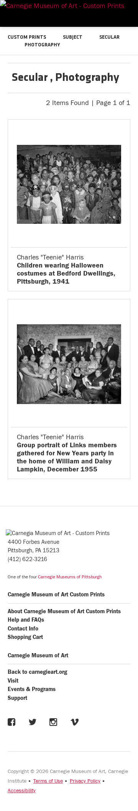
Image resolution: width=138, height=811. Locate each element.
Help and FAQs (26, 620)
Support (17, 698)
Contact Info (23, 628)
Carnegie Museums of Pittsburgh (70, 577)
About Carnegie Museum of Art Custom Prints (64, 611)
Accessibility (22, 791)
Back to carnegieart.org (37, 672)
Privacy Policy (85, 781)
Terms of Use (48, 781)
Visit (13, 681)
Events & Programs (32, 689)
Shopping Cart (25, 637)
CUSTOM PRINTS (27, 37)
